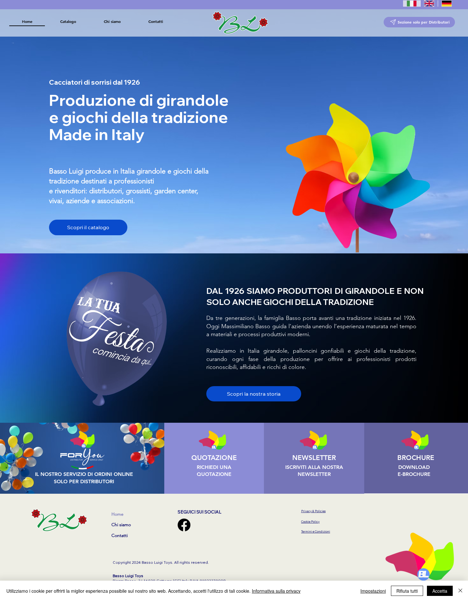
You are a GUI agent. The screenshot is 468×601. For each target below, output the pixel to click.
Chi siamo (121, 524)
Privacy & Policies (313, 511)
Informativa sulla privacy (276, 591)
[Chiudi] (460, 591)
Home (117, 514)
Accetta (439, 591)
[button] (68, 21)
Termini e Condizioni (315, 531)
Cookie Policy (310, 521)
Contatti (119, 535)
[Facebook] (184, 525)
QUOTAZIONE (214, 458)
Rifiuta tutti (407, 591)
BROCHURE (415, 458)
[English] (429, 3)
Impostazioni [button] (373, 591)
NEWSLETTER (314, 458)
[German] (446, 3)
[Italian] (411, 3)
